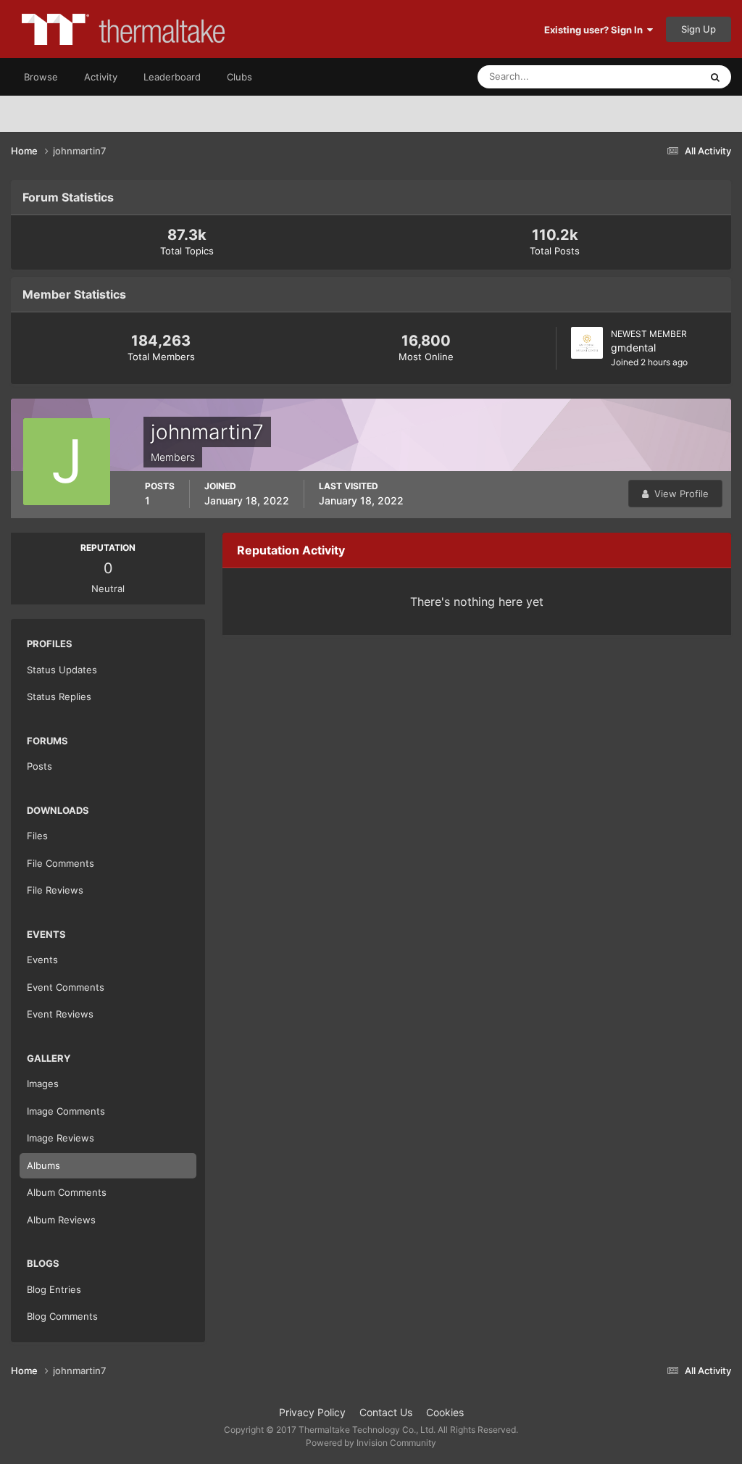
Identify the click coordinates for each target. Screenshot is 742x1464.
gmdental (633, 347)
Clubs (239, 77)
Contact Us (385, 1412)
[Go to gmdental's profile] (587, 343)
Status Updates (648, 76)
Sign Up (698, 29)
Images (43, 1083)
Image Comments (66, 1111)
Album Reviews (61, 1220)
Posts (39, 766)
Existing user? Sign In (595, 30)
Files (37, 835)
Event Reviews (60, 1014)
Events (42, 959)
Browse (41, 77)
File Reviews (55, 890)
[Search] (715, 76)
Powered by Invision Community (371, 1442)
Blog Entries (54, 1289)
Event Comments (65, 987)
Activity (100, 77)
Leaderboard (172, 77)
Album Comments (67, 1192)
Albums (43, 1165)
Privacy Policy (312, 1412)
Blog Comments (62, 1316)
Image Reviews (60, 1138)
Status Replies (59, 696)
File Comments (60, 863)
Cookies (445, 1412)
